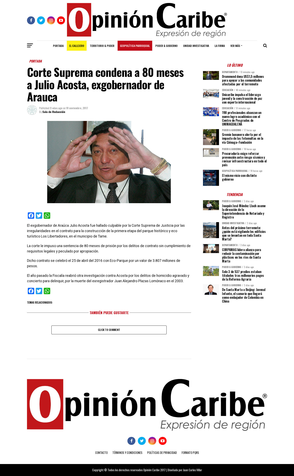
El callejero (76, 46)
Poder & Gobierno (166, 46)
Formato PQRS (190, 452)
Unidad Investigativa (196, 46)
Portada (58, 46)
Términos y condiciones (127, 452)
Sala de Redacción (53, 112)
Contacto (101, 452)
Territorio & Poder (102, 46)
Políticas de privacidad (162, 452)
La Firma (220, 46)
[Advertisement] (235, 334)
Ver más (235, 46)
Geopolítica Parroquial (135, 46)
